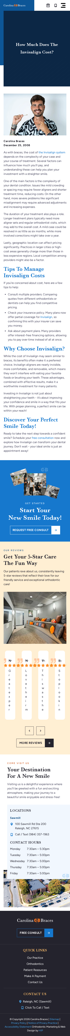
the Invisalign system (52, 152)
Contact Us (35, 982)
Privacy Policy (18, 1023)
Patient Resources (35, 970)
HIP (41, 1030)
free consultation (43, 438)
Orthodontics (35, 964)
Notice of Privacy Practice (42, 1023)
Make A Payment (35, 976)
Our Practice (35, 957)
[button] (63, 5)
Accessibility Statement (18, 1026)
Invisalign (46, 317)
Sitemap (54, 1019)
